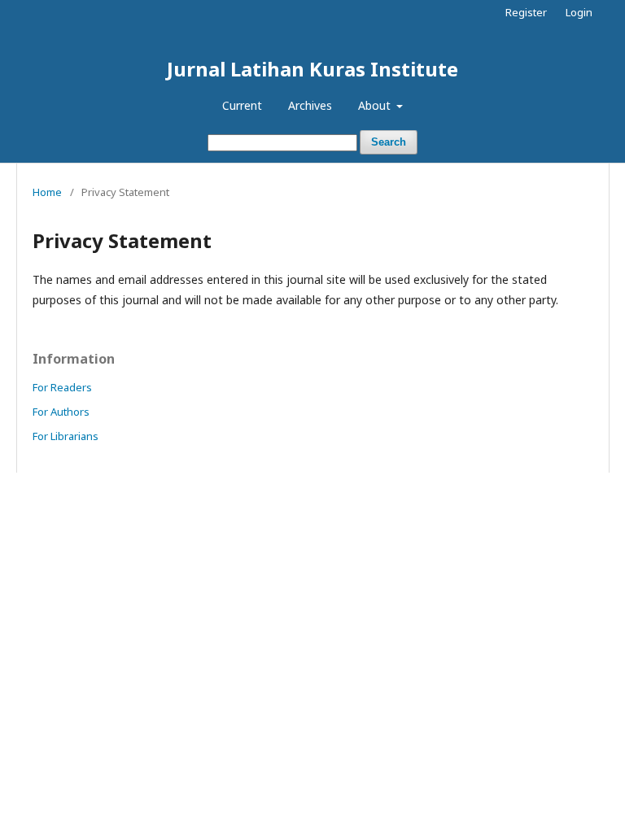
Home (47, 192)
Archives (310, 105)
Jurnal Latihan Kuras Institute (312, 68)
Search (388, 142)
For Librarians (65, 436)
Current (242, 105)
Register (526, 12)
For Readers (62, 387)
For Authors (61, 411)
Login (579, 12)
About (376, 105)
